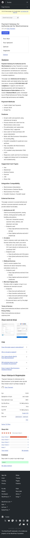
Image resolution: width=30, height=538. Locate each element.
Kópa (17, 488)
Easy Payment (11, 28)
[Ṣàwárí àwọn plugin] (17, 17)
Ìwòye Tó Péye (6, 424)
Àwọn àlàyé (6, 38)
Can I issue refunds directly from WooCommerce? (9, 357)
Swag (18, 496)
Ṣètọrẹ (18, 494)
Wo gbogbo (25, 450)
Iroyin (3, 478)
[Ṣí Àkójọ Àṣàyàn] (27, 2)
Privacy (4, 483)
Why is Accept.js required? (9, 352)
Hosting (4, 481)
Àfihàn (17, 475)
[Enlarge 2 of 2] (26, 324)
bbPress (5, 507)
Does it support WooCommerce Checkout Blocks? (10, 368)
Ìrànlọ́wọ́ (5, 54)
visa (27, 419)
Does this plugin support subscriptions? (13, 347)
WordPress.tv (6, 496)
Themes (18, 478)
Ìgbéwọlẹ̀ (5, 46)
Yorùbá (7, 517)
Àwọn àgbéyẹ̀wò (8, 42)
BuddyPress (6, 510)
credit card (25, 416)
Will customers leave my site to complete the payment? (9, 363)
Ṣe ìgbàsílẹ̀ (5, 32)
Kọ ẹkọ (4, 488)
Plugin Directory (6, 7)
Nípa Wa (4, 475)
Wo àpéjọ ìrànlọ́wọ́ (7, 466)
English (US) (25, 413)
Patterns (18, 483)
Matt (4, 504)
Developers (5, 494)
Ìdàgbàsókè (6, 50)
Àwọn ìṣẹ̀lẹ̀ (19, 491)
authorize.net (19, 416)
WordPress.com (7, 501)
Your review (5, 450)
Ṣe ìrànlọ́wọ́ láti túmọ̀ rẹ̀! (20, 12)
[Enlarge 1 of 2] (12, 324)
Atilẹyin (3, 491)
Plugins (18, 481)
